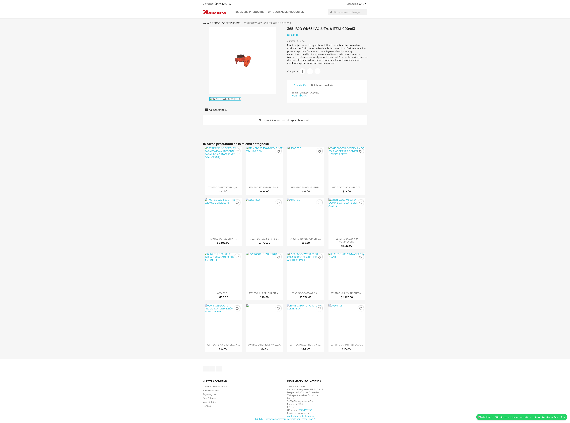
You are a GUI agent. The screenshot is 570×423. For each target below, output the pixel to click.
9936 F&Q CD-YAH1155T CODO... (347, 344)
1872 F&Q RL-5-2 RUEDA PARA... (264, 293)
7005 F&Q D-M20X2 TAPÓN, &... (223, 187)
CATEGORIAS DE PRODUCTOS (286, 12)
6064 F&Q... (223, 293)
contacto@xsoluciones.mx (300, 416)
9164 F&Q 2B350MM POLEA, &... (264, 187)
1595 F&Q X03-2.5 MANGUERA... (346, 293)
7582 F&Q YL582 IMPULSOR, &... (305, 238)
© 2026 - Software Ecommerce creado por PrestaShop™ (285, 419)
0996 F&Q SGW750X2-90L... (306, 293)
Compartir (302, 71)
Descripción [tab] (300, 85)
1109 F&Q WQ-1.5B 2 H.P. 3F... (223, 238)
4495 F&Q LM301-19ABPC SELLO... (264, 344)
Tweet (310, 71)
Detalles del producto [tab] (322, 85)
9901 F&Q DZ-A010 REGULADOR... (223, 344)
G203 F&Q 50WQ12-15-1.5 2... (264, 238)
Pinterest (317, 71)
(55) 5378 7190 (223, 3)
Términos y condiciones (215, 386)
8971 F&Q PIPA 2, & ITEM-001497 (305, 344)
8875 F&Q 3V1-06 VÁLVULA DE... (346, 187)
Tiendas (207, 405)
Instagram (212, 368)
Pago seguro (209, 394)
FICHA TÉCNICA (300, 95)
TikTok (219, 368)
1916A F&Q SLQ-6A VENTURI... (305, 187)
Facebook (206, 368)
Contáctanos (209, 398)
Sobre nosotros (211, 390)
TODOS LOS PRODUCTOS (250, 12)
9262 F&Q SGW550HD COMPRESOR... (347, 240)
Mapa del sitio (209, 402)
